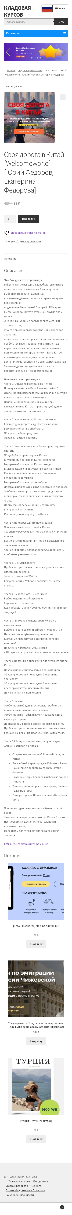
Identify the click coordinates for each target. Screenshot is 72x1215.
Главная (11, 70)
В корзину (28, 218)
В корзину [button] (36, 944)
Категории (13, 33)
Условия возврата (17, 1185)
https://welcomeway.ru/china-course (26, 844)
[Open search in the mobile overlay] (36, 21)
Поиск (36, 1209)
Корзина (55, 1206)
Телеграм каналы (19, 1181)
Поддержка (40, 1181)
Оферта (36, 1185)
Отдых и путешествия (30, 70)
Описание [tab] (10, 258)
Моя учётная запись (12, 1209)
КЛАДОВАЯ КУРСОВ (17, 11)
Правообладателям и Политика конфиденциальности (25, 1193)
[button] (63, 97)
